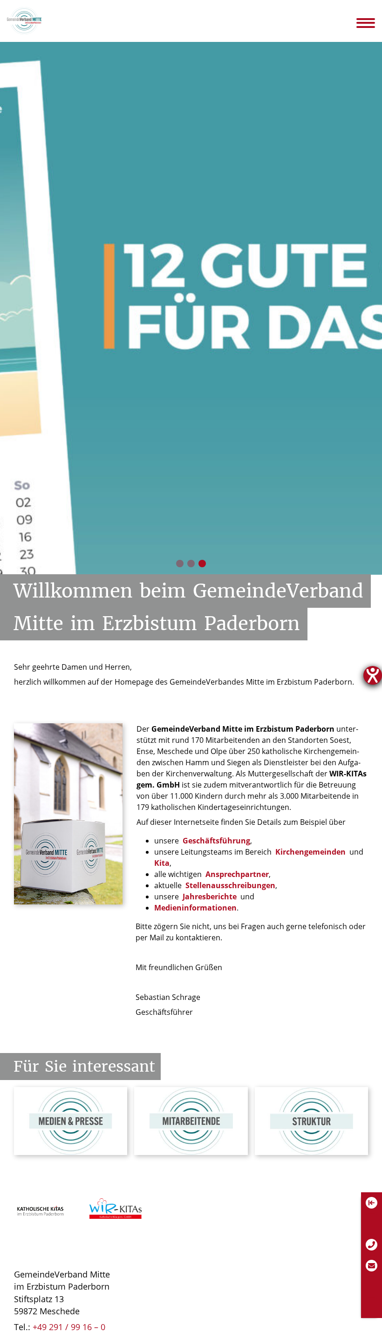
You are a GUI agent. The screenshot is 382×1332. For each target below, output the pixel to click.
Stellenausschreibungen (230, 885)
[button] (180, 563)
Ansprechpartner (237, 874)
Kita (162, 863)
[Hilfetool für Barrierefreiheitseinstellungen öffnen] (372, 675)
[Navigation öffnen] (372, 22)
